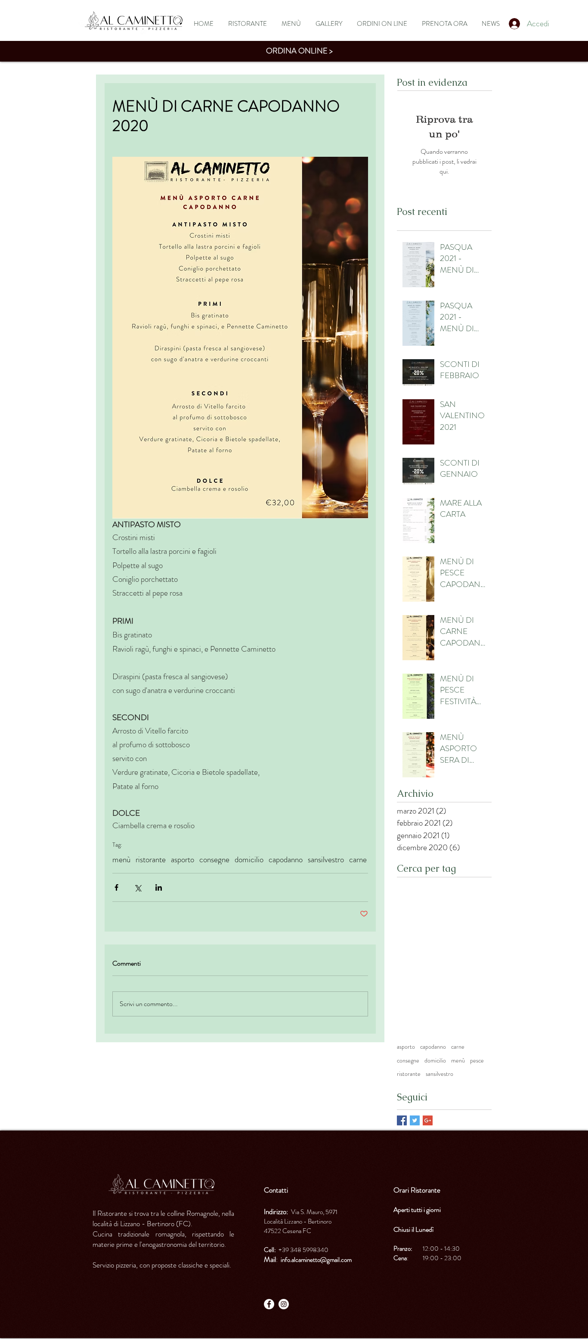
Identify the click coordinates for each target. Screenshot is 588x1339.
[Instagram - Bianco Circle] (284, 1304)
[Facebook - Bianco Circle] (269, 1304)
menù (121, 859)
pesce (477, 1060)
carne (358, 859)
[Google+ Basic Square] (428, 1120)
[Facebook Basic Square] (402, 1120)
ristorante (151, 859)
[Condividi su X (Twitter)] (137, 887)
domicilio (249, 859)
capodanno (286, 859)
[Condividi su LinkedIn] (159, 887)
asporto (182, 859)
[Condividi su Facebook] (116, 887)
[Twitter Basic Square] (415, 1120)
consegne (214, 859)
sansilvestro (326, 859)
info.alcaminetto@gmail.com (316, 1259)
